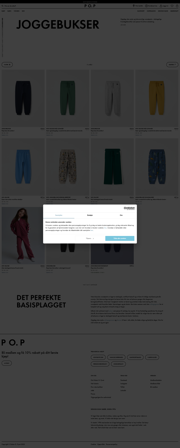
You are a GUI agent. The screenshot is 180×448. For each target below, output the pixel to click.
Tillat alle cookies (120, 238)
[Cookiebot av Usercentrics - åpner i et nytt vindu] (125, 208)
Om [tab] (121, 215)
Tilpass (88, 238)
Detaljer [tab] (90, 215)
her (105, 228)
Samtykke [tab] (58, 215)
